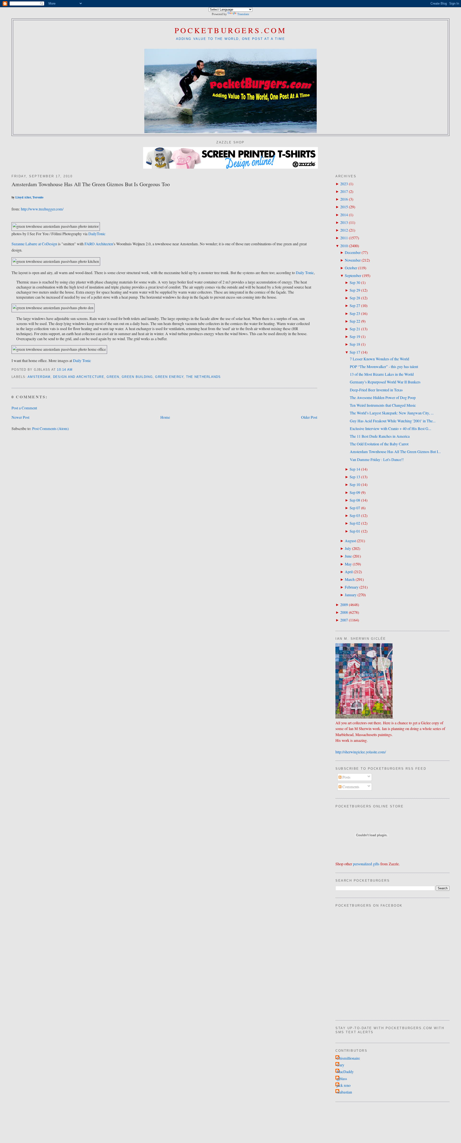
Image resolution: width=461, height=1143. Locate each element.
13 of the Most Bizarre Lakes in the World (382, 374)
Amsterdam (39, 377)
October (351, 267)
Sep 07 (355, 507)
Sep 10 (355, 484)
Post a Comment (24, 408)
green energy (169, 377)
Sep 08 (355, 500)
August (350, 540)
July (348, 548)
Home (165, 417)
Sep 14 (355, 469)
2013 (344, 222)
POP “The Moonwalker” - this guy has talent (384, 366)
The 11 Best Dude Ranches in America (380, 436)
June (348, 556)
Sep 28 (355, 298)
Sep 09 (355, 492)
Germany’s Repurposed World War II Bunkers (385, 382)
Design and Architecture (78, 377)
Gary (340, 1065)
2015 (344, 206)
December (353, 252)
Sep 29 (355, 290)
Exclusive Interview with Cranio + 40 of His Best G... (390, 428)
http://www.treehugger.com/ (42, 209)
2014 (344, 214)
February (351, 587)
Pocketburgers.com (231, 30)
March (350, 579)
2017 (344, 191)
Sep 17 (355, 352)
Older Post (309, 417)
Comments (350, 786)
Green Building (137, 377)
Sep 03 (355, 515)
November (353, 260)
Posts (345, 777)
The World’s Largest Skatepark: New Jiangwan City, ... (392, 413)
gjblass (342, 1078)
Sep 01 (355, 531)
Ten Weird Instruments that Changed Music (383, 405)
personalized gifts (366, 863)
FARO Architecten (99, 243)
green (113, 377)
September (353, 275)
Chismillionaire (348, 1058)
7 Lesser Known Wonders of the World (379, 359)
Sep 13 (355, 476)
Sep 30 (355, 282)
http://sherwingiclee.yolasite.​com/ (360, 752)
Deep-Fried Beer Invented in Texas (376, 390)
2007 (344, 620)
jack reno (344, 1085)
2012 (344, 230)
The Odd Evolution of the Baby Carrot (379, 444)
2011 (344, 237)
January (351, 594)
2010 (344, 245)
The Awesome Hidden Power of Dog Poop (383, 397)
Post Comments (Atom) (50, 428)
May (348, 564)
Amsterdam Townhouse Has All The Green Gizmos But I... (395, 451)
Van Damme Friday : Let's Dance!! (377, 459)
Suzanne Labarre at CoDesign (34, 243)
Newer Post (20, 417)
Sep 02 (355, 523)
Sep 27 (355, 305)
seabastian (344, 1092)
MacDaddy (345, 1071)
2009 (344, 604)
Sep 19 (355, 336)
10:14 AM (65, 369)
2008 (344, 612)
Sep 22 (355, 321)
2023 (344, 183)
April (349, 571)
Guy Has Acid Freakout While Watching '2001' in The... (393, 421)
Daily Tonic (305, 272)
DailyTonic (96, 233)
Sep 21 (355, 329)
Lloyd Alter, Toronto (29, 197)
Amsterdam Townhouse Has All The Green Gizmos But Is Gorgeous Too (91, 184)
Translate (243, 14)
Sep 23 (355, 313)
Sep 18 (355, 344)
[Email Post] (74, 369)
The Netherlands (203, 377)
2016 (344, 199)
